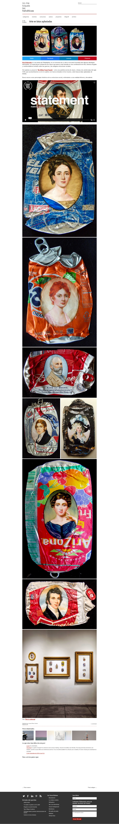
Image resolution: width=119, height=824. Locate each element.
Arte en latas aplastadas (40, 21)
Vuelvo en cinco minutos (30, 815)
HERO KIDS (27, 802)
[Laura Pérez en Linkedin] (33, 797)
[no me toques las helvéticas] (28, 12)
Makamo (51, 813)
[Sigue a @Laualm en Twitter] (24, 797)
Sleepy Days (52, 815)
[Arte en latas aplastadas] (59, 55)
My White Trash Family (45, 70)
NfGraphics (51, 802)
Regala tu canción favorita (30, 807)
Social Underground (54, 806)
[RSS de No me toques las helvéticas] (41, 797)
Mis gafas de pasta (53, 811)
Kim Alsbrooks (27, 62)
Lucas (28, 746)
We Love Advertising (54, 804)
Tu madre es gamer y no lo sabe (32, 804)
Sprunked (28, 747)
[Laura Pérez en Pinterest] (37, 797)
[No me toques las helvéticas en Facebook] (28, 797)
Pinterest (87, 58)
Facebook (50, 58)
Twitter (32, 58)
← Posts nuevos (26, 787)
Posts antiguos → (92, 787)
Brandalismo (52, 797)
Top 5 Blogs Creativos (29, 809)
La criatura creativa (53, 800)
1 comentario (94, 723)
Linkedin (68, 58)
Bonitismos (51, 809)
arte (27, 724)
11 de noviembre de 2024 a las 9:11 (35, 753)
